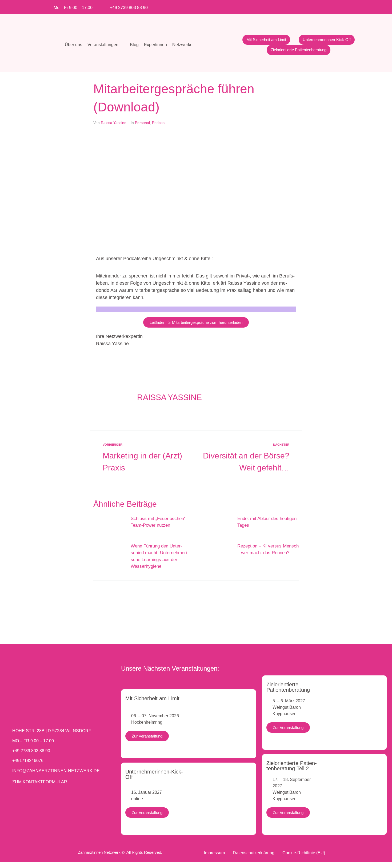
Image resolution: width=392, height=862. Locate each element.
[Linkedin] (319, 6)
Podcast (159, 122)
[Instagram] (301, 6)
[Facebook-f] (292, 6)
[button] (106, 44)
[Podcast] (345, 6)
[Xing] (327, 6)
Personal (142, 122)
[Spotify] (336, 6)
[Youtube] (310, 6)
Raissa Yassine (113, 122)
